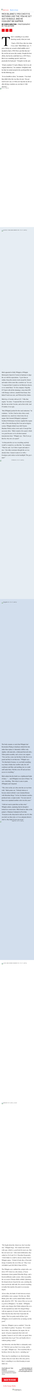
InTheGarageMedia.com (25, 1371)
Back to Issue (10, 1379)
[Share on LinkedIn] (10, 30)
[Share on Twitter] (6, 30)
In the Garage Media (9, 1386)
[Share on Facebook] (3, 30)
